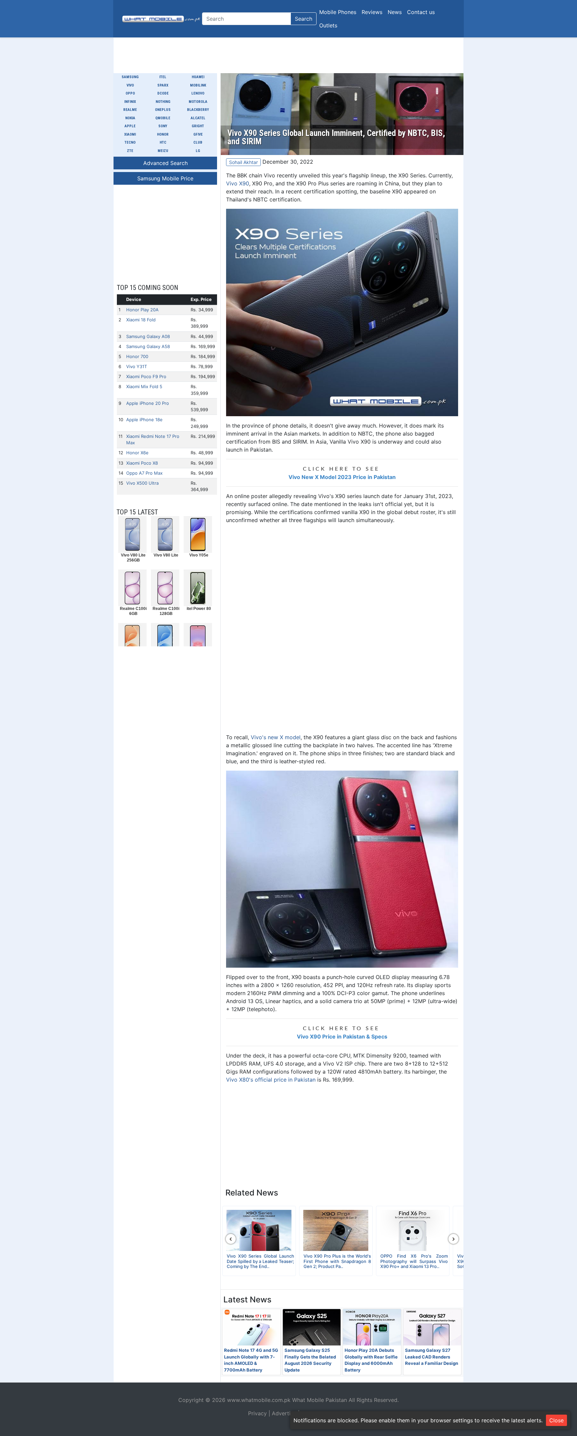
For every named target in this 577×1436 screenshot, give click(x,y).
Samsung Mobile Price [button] (165, 178)
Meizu (163, 151)
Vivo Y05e (198, 555)
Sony (162, 126)
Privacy (257, 1413)
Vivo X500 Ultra (142, 483)
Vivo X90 (237, 183)
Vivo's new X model (276, 737)
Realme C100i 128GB (166, 611)
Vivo (130, 85)
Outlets (328, 25)
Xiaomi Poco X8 (142, 463)
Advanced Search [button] (165, 163)
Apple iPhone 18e (144, 419)
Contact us (421, 12)
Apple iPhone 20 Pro (147, 403)
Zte (130, 151)
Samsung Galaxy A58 (148, 346)
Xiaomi (130, 134)
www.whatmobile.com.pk (259, 1400)
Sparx (162, 85)
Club (197, 142)
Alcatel (198, 118)
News (395, 12)
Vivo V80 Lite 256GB (133, 558)
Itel (162, 77)
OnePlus (163, 110)
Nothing (163, 102)
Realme (130, 110)
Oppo (130, 93)
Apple (130, 126)
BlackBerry (198, 110)
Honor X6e (137, 452)
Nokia (130, 118)
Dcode (163, 93)
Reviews (372, 12)
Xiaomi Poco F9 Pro (146, 376)
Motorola (198, 102)
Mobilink (198, 85)
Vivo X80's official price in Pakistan (271, 1079)
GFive (198, 134)
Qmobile (162, 118)
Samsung (130, 77)
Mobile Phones (337, 12)
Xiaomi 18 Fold (141, 319)
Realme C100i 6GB (133, 611)
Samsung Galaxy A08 (148, 336)
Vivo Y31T (136, 366)
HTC (163, 142)
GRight (198, 126)
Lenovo (197, 93)
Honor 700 (137, 356)
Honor (163, 134)
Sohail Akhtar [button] (243, 162)
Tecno (130, 142)
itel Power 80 (199, 608)
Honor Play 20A (142, 309)
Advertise (284, 1413)
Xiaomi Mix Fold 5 (144, 386)
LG (198, 151)
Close (556, 1420)
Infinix (130, 102)
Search (303, 18)
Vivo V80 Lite (166, 555)
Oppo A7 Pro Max (144, 473)
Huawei (198, 77)
